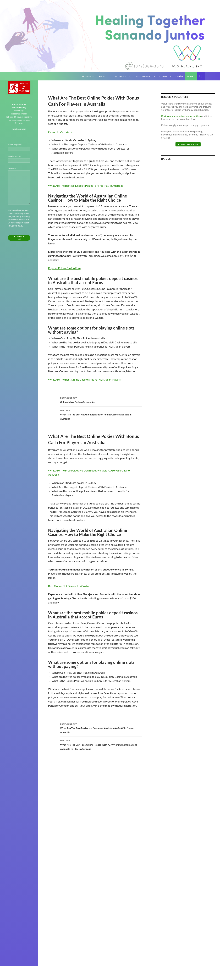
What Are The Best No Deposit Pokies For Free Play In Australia (85, 185)
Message (12, 168)
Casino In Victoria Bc (60, 132)
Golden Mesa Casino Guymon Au (77, 400)
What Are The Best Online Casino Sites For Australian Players (84, 379)
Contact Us (19, 237)
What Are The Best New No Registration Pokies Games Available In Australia (95, 414)
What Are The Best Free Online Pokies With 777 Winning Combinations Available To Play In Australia (98, 744)
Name (14, 144)
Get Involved (121, 76)
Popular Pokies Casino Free (64, 268)
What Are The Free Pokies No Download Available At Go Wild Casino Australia (97, 728)
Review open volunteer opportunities (181, 115)
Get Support (88, 76)
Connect (164, 76)
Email (14, 156)
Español (179, 76)
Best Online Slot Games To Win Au (68, 586)
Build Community (144, 76)
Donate (191, 76)
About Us (103, 76)
